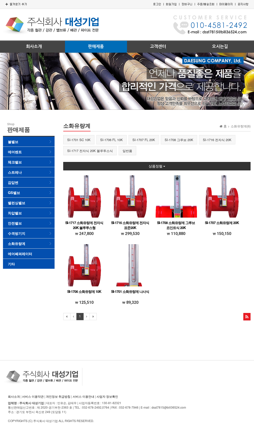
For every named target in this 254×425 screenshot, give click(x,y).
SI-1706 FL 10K (111, 139)
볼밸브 (13, 141)
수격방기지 (16, 233)
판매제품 (96, 46)
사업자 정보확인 (107, 396)
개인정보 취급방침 (58, 396)
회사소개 (34, 46)
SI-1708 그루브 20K (179, 139)
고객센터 (158, 46)
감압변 (13, 182)
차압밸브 (15, 212)
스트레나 (15, 172)
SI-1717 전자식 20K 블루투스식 (90, 150)
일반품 (127, 150)
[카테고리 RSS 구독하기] (247, 316)
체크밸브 (15, 161)
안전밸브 (15, 223)
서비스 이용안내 (83, 396)
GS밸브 (14, 192)
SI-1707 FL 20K (143, 139)
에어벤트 (15, 151)
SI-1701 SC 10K (79, 139)
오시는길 (220, 46)
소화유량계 (16, 243)
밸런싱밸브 (16, 202)
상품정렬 (156, 166)
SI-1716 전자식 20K (217, 139)
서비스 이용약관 (33, 396)
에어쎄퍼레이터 (20, 253)
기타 (11, 263)
